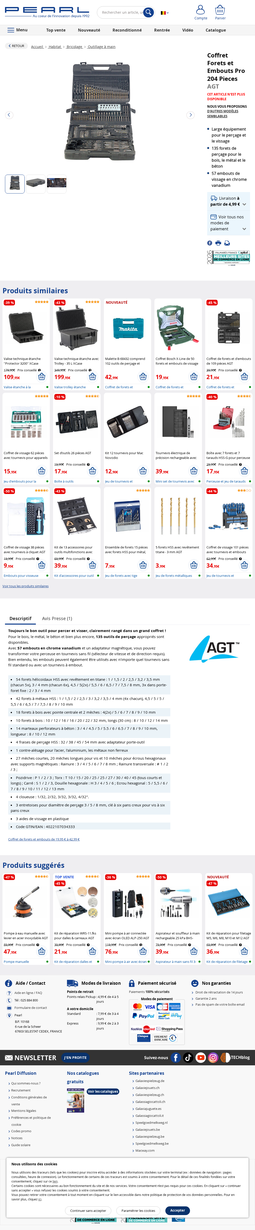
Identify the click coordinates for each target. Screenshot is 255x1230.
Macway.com (145, 1150)
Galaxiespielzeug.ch (149, 1094)
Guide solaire (20, 1145)
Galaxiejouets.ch (147, 1087)
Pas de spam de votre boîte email (220, 1004)
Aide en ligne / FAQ (28, 993)
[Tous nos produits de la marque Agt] (214, 647)
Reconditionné (127, 30)
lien (55, 1181)
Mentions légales (23, 1110)
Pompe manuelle (16, 961)
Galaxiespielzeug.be (149, 1136)
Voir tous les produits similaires (25, 586)
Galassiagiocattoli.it (149, 1115)
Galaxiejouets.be (147, 1129)
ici (39, 1199)
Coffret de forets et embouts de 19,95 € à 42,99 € (44, 839)
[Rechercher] (148, 12)
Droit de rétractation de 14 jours (219, 992)
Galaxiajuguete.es (148, 1108)
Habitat (55, 46)
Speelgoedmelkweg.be (152, 1143)
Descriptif (20, 618)
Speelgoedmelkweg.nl (151, 1122)
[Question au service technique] (228, 242)
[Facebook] (211, 242)
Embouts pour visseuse (21, 575)
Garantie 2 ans (206, 998)
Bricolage (74, 46)
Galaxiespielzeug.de (149, 1081)
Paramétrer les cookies (138, 1210)
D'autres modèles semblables (222, 113)
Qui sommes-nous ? (26, 1083)
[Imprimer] (219, 242)
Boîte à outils (63, 481)
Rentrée (162, 30)
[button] (228, 201)
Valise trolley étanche (70, 387)
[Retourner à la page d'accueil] (47, 13)
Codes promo (21, 1131)
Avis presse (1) (57, 618)
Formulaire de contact (30, 1008)
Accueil (37, 46)
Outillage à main (101, 46)
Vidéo (187, 30)
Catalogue (216, 30)
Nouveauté (89, 30)
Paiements (149, 991)
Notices (16, 1138)
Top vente (55, 30)
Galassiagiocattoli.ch (150, 1101)
